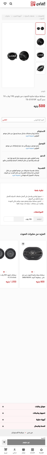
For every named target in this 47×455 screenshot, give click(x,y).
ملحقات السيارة (29, 16)
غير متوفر (26, 442)
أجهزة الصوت (17, 16)
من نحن (30, 432)
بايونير (43, 91)
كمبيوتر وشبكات (39, 412)
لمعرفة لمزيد (30, 135)
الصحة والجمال (39, 425)
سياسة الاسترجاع (18, 432)
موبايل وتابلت (40, 406)
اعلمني (5, 119)
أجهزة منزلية (40, 419)
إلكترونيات (40, 16)
